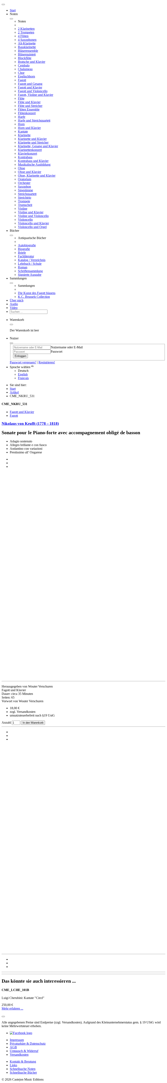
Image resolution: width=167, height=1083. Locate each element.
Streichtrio (24, 197)
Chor (21, 72)
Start (13, 10)
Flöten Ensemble (29, 109)
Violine (22, 208)
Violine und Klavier (30, 212)
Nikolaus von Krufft (30, 423)
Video (14, 307)
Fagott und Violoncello (32, 91)
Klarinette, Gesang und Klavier (38, 146)
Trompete (24, 201)
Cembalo (24, 65)
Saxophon (24, 186)
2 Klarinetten (26, 28)
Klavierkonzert (27, 153)
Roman (22, 267)
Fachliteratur (26, 256)
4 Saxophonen (27, 39)
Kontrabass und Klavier (33, 161)
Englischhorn (26, 76)
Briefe (22, 252)
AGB (13, 1047)
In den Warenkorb (33, 722)
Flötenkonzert (27, 113)
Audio (14, 304)
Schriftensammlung (30, 271)
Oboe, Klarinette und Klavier (36, 175)
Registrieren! (46, 362)
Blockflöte (24, 58)
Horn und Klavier (29, 128)
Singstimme (25, 190)
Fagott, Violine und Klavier (35, 94)
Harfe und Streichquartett (34, 120)
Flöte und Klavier (29, 102)
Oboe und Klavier (29, 172)
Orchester (24, 183)
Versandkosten (19, 1054)
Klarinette (24, 135)
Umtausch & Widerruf (24, 1051)
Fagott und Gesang (30, 83)
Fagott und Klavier (30, 87)
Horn (21, 124)
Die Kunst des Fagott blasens (36, 293)
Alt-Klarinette (27, 43)
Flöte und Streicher (30, 105)
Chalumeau (25, 69)
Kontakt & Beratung (23, 1061)
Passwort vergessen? (23, 362)
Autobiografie (27, 245)
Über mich (16, 300)
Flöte (21, 98)
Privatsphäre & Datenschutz (28, 1043)
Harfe (21, 116)
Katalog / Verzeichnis (31, 260)
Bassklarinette (27, 47)
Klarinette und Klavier (32, 139)
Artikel (14, 392)
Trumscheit (25, 205)
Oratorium (24, 179)
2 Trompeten (26, 32)
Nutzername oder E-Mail (67, 347)
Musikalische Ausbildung (34, 164)
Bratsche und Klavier (31, 61)
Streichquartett (27, 194)
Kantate (23, 131)
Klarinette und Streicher (33, 142)
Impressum (17, 1040)
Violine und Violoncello (33, 216)
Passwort (56, 351)
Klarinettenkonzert (30, 150)
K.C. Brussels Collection (34, 296)
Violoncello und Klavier (33, 223)
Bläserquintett (27, 54)
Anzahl (7, 722)
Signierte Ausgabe (29, 274)
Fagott (22, 80)
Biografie (24, 249)
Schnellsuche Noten (22, 1069)
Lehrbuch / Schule (30, 263)
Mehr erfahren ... (12, 1008)
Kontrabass (25, 157)
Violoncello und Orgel (32, 227)
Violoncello (25, 219)
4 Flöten (23, 36)
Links (13, 1065)
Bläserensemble (28, 50)
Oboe (21, 168)
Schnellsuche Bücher (23, 1072)
